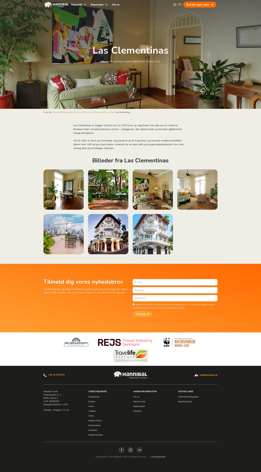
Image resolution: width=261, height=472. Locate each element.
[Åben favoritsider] (179, 4)
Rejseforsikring (185, 401)
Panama (78, 112)
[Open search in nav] (174, 4)
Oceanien (92, 430)
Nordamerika (94, 425)
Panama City (108, 112)
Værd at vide (139, 401)
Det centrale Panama (93, 112)
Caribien (92, 411)
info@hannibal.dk (208, 375)
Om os (116, 4)
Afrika (91, 415)
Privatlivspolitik (158, 456)
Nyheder (137, 411)
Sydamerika (93, 396)
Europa (91, 401)
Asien (91, 406)
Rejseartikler (139, 406)
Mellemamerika (67, 112)
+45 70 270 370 (56, 374)
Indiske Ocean (95, 420)
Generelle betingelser (188, 396)
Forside (56, 112)
